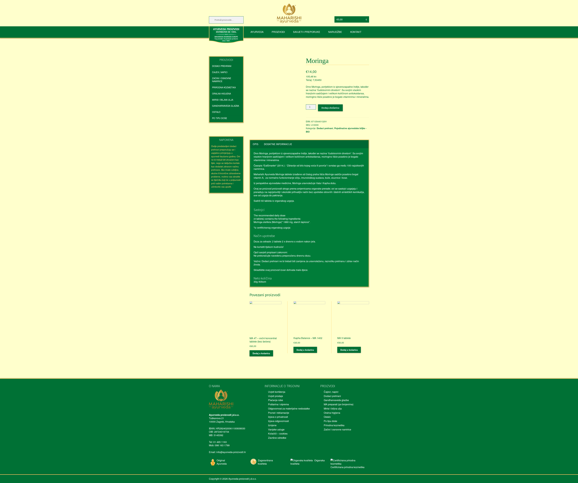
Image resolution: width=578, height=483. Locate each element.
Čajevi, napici (219, 72)
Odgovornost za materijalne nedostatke (289, 408)
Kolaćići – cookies (277, 433)
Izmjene (272, 425)
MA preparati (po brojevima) (338, 404)
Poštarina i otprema (278, 404)
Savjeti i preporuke (306, 32)
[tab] (255, 144)
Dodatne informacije (278, 144)
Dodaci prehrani (325, 128)
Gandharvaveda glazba (225, 105)
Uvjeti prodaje (275, 396)
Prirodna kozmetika (224, 87)
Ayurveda (257, 32)
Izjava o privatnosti (278, 417)
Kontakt (355, 32)
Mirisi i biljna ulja (222, 99)
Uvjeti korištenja (276, 392)
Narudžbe (335, 32)
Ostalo (216, 111)
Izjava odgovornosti (278, 421)
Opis (255, 144)
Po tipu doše (219, 118)
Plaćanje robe (275, 400)
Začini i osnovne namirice (221, 80)
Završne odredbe (277, 437)
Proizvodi (278, 32)
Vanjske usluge (276, 429)
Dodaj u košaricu (330, 107)
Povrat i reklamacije (278, 412)
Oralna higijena (221, 93)
